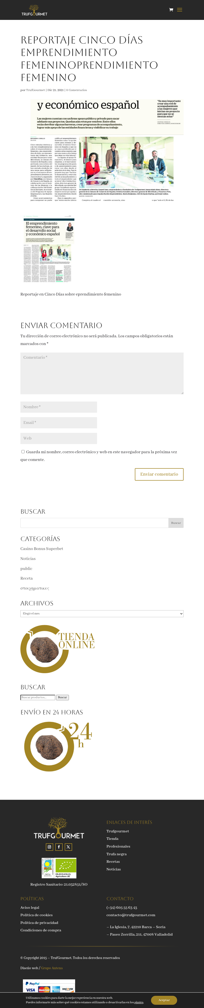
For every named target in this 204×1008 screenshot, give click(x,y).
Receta (26, 578)
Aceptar (164, 1000)
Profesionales (118, 846)
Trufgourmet (117, 831)
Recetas (113, 861)
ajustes (138, 1002)
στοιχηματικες (34, 588)
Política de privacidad (39, 922)
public (26, 568)
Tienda (112, 838)
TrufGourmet (35, 90)
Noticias (28, 558)
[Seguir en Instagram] (49, 847)
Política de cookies (36, 915)
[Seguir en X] (68, 847)
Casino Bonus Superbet (41, 549)
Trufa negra (116, 854)
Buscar (62, 698)
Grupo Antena (52, 968)
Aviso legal (29, 907)
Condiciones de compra (40, 930)
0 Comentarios (76, 90)
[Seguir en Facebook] (59, 847)
